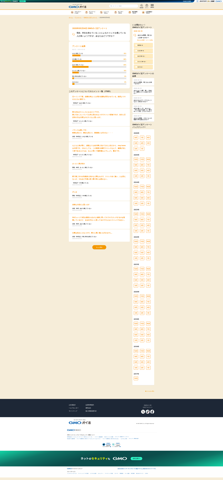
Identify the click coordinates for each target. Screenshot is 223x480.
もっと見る (99, 247)
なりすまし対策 (124, 438)
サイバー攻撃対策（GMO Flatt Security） (111, 438)
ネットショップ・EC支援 (83, 473)
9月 (136, 165)
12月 (136, 159)
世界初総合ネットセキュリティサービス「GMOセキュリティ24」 (80, 436)
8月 (136, 137)
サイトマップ (73, 411)
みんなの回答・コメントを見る (145, 40)
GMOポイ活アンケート (90, 17)
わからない (140, 67)
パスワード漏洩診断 (99, 436)
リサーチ (116, 473)
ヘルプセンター (74, 408)
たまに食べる (141, 50)
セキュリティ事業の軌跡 (133, 438)
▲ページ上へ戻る (149, 391)
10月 (148, 159)
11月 (142, 159)
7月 (142, 137)
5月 (136, 143)
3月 (148, 143)
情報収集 (121, 473)
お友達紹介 (72, 405)
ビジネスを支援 (93, 473)
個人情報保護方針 (91, 411)
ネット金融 (127, 473)
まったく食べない (142, 61)
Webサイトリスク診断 (108, 436)
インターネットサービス (72, 473)
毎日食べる (140, 45)
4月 (142, 143)
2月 (136, 149)
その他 (146, 473)
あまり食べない (141, 56)
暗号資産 (132, 473)
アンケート (78, 17)
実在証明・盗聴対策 (71, 438)
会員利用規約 (90, 405)
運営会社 (88, 408)
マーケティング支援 (109, 473)
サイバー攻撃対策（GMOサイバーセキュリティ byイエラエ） (89, 438)
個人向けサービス (139, 473)
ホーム (71, 17)
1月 (142, 149)
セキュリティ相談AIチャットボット (122, 436)
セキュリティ (100, 473)
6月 (148, 137)
